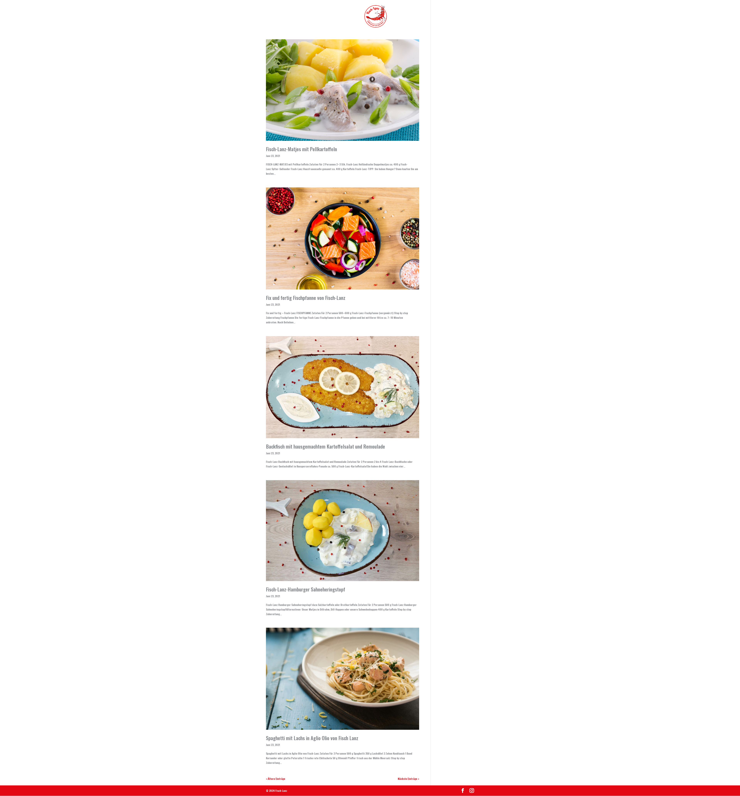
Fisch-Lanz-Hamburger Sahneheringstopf (305, 589)
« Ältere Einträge (275, 779)
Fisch (314, 16)
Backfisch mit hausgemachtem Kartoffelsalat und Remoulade (325, 446)
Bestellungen (446, 16)
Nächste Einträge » (408, 779)
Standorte (419, 16)
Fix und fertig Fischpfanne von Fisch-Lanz (305, 297)
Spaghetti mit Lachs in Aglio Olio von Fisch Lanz (312, 738)
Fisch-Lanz (291, 16)
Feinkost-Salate (342, 16)
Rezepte (398, 16)
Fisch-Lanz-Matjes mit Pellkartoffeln (301, 149)
